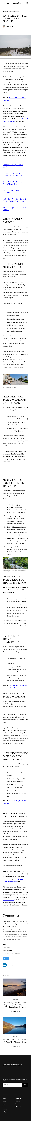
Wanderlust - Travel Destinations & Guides (15, 998)
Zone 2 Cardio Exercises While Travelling (14, 183)
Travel (15, 1036)
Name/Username (7, 950)
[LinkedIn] (5, 965)
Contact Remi (12, 965)
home (4, 1107)
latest (4, 1104)
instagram (18, 1098)
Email (4, 944)
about (4, 1098)
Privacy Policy (5, 1111)
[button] (27, 3)
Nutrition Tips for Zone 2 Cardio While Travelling (14, 200)
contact (5, 1101)
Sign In (6, 959)
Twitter (18, 1104)
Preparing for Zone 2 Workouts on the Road (13, 174)
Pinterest (18, 1107)
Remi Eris (9, 26)
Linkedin (18, 1101)
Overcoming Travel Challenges (11, 191)
